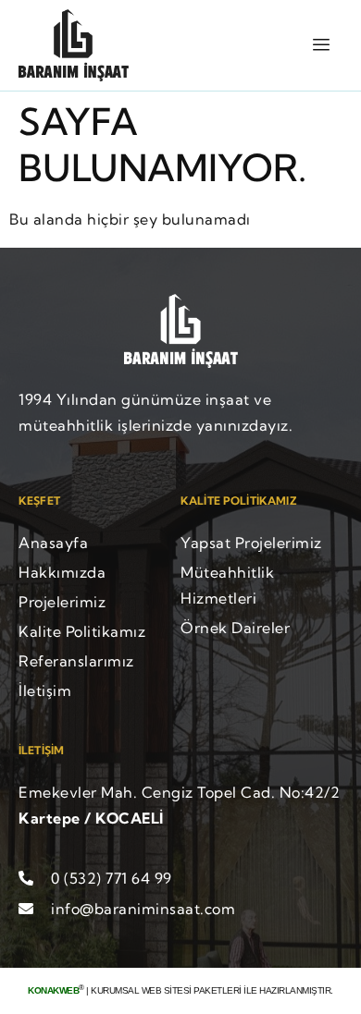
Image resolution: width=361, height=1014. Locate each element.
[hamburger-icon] (321, 45)
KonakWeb (53, 990)
